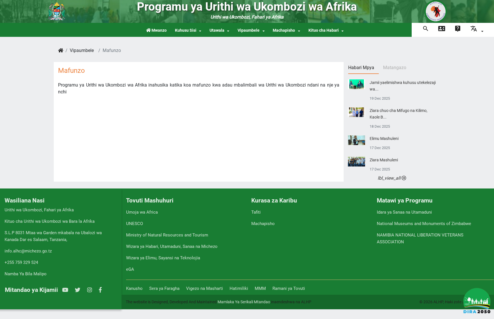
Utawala (217, 30)
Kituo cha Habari (323, 30)
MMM (260, 288)
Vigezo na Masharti (204, 288)
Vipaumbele (249, 30)
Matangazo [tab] (394, 67)
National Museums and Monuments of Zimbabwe (424, 223)
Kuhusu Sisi (185, 30)
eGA (130, 269)
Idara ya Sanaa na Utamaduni (404, 212)
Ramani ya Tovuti (288, 288)
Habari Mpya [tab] (361, 67)
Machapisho (284, 30)
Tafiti (256, 212)
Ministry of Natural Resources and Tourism (167, 235)
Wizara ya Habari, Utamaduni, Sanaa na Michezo (172, 246)
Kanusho (134, 288)
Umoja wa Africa (142, 212)
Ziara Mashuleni (384, 160)
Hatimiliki (239, 288)
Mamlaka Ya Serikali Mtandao (244, 302)
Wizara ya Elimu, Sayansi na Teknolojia (163, 257)
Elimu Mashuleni (384, 138)
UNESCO (134, 223)
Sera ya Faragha (164, 288)
